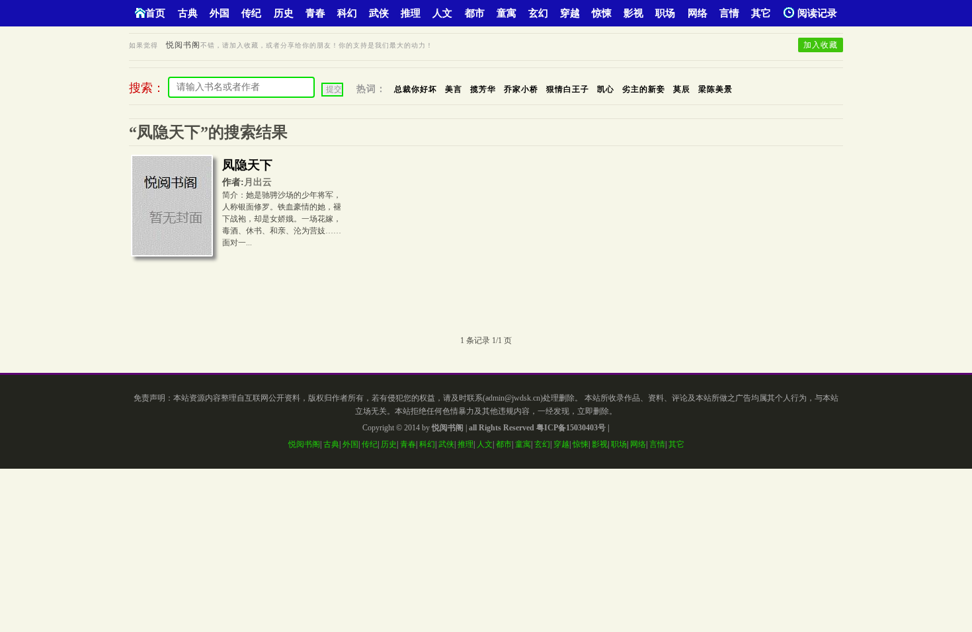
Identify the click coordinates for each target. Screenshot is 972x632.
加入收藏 (820, 45)
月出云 (258, 182)
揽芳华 (483, 89)
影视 (633, 13)
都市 (475, 13)
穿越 (570, 13)
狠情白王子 (567, 89)
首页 (155, 13)
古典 (188, 13)
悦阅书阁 (183, 45)
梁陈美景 (715, 89)
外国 (219, 13)
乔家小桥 (521, 89)
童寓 (506, 13)
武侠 (379, 13)
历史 (284, 13)
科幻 (347, 13)
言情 (729, 13)
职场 (665, 13)
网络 (698, 13)
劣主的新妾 (643, 89)
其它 (761, 13)
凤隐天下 (247, 165)
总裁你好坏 (415, 89)
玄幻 (538, 13)
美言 (453, 89)
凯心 (605, 89)
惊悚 (602, 13)
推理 (411, 13)
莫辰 (681, 89)
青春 (315, 13)
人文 (442, 13)
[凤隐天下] (172, 209)
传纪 (251, 13)
